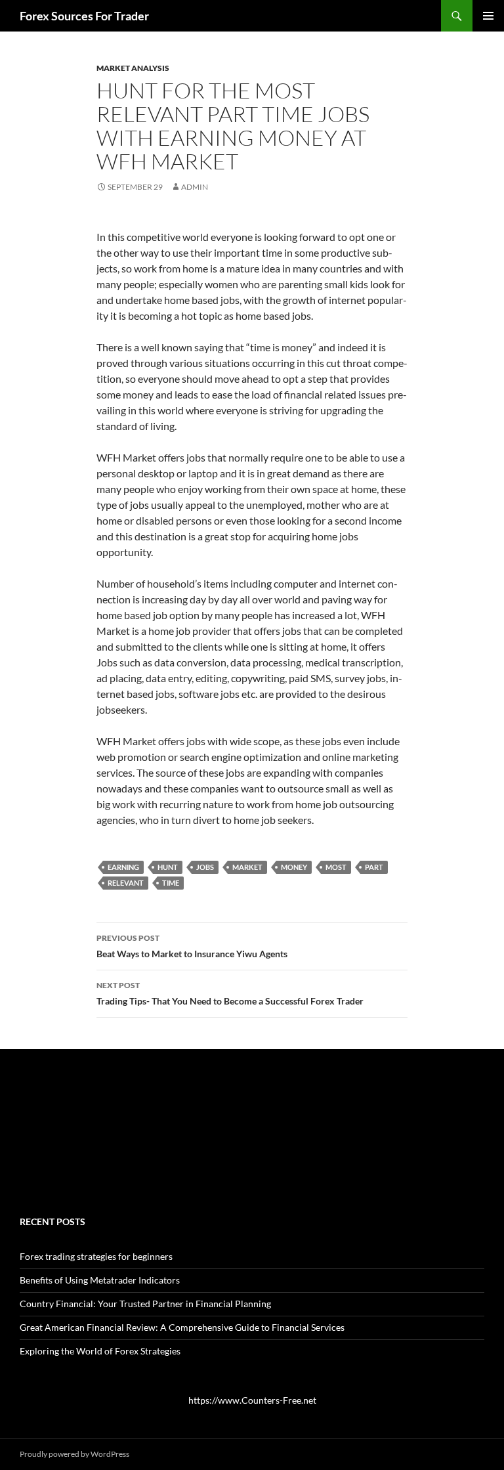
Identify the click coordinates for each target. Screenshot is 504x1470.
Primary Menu (488, 16)
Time (170, 882)
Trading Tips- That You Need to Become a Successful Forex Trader (230, 993)
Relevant (126, 882)
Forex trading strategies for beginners (96, 1256)
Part (374, 867)
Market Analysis (132, 68)
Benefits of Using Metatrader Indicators (100, 1280)
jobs (205, 867)
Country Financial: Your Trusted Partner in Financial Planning (145, 1303)
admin (194, 187)
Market (247, 867)
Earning (123, 867)
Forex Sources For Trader (84, 16)
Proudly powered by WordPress (74, 1454)
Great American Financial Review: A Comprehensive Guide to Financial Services (182, 1327)
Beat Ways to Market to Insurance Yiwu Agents (191, 946)
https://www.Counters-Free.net (252, 1400)
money (294, 867)
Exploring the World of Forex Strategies (100, 1350)
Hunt (168, 867)
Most (336, 867)
